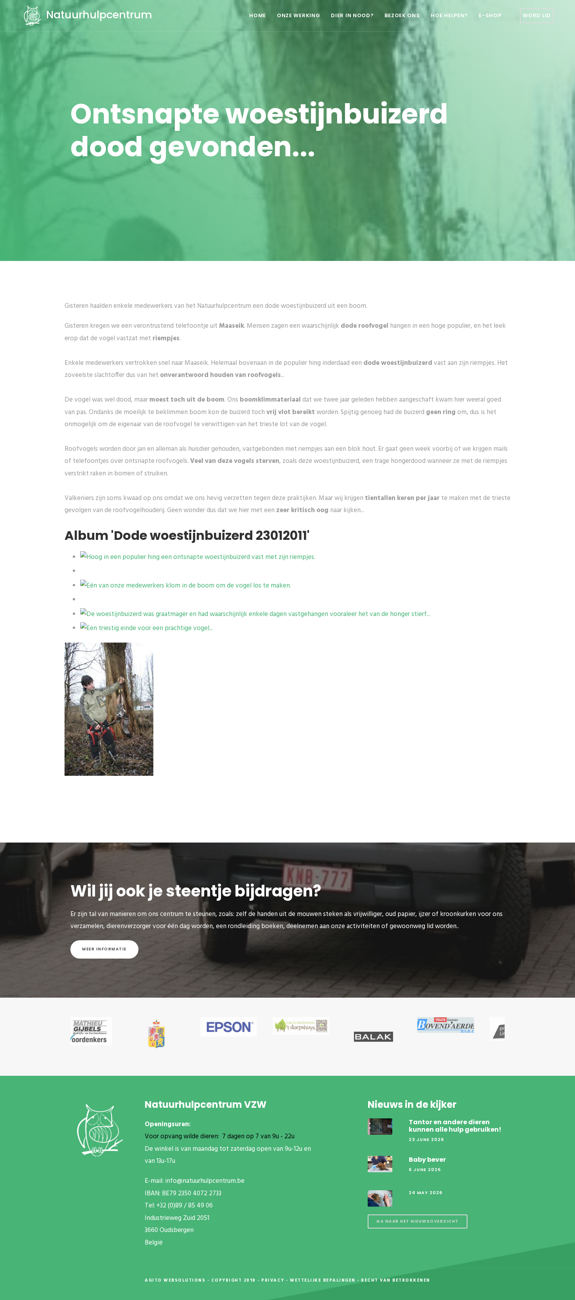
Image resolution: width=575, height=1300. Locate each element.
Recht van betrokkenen (395, 1280)
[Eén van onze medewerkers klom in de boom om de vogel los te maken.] (185, 585)
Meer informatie (104, 949)
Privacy (272, 1280)
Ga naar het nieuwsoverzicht (417, 1221)
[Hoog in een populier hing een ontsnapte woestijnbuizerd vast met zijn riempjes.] (197, 557)
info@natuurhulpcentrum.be (204, 1181)
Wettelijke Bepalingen (323, 1280)
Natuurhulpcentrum (97, 14)
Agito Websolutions (175, 1280)
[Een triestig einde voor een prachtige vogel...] (146, 628)
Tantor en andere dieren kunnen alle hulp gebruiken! (455, 1126)
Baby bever (427, 1159)
